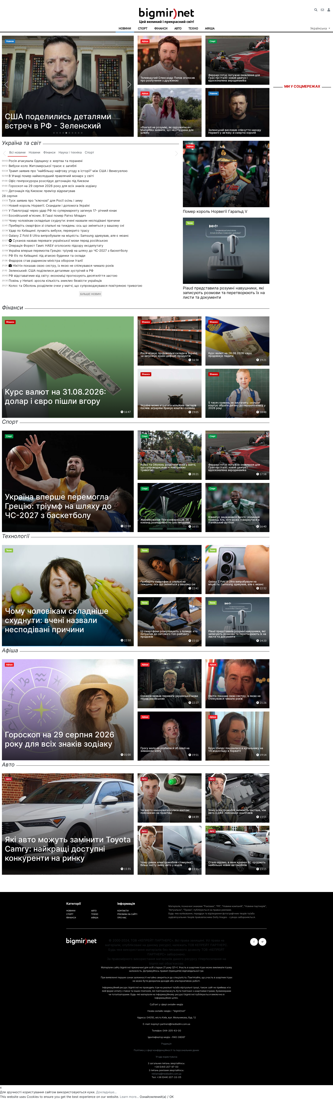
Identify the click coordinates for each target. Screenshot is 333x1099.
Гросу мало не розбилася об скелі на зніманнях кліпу (59, 121)
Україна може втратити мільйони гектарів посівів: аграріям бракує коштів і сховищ (168, 407)
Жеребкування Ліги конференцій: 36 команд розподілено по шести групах (165, 521)
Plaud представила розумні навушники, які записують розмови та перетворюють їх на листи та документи (224, 293)
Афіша (209, 28)
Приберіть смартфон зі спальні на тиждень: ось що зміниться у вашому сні (66, 225)
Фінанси (160, 28)
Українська (319, 28)
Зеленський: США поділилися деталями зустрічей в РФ (51, 270)
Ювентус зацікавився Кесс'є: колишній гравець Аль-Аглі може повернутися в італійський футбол (234, 519)
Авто (178, 28)
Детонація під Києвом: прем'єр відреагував (42, 191)
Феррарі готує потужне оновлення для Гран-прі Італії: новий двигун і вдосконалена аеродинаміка (234, 77)
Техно (193, 28)
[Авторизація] (328, 10)
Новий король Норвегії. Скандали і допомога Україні (49, 205)
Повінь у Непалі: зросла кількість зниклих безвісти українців (55, 281)
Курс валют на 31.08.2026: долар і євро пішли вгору (55, 396)
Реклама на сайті (127, 914)
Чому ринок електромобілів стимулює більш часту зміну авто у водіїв (166, 864)
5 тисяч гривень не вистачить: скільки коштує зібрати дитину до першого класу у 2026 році (237, 405)
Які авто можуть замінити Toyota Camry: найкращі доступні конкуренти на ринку (68, 849)
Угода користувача (166, 1056)
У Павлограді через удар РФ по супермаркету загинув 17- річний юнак (63, 210)
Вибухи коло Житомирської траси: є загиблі (43, 166)
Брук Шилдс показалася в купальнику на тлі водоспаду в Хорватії (235, 749)
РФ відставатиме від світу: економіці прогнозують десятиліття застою (63, 275)
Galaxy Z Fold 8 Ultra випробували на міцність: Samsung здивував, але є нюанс (69, 235)
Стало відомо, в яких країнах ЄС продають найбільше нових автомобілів (237, 864)
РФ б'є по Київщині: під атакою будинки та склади (47, 255)
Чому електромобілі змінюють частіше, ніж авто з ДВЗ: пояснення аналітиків (237, 811)
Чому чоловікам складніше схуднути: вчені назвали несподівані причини (64, 220)
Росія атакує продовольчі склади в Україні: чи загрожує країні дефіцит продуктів (169, 354)
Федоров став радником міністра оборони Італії (46, 260)
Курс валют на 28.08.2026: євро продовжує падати (230, 354)
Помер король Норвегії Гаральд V (215, 211)
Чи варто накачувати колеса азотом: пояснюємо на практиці (165, 811)
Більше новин (90, 294)
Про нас (122, 917)
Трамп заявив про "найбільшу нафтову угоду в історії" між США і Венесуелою (68, 171)
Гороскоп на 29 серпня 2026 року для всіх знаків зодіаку (53, 186)
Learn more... (129, 1097)
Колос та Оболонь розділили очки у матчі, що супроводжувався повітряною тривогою (75, 286)
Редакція (166, 1043)
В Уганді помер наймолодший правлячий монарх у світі (51, 176)
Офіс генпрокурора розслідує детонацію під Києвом (49, 181)
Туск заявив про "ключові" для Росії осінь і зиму (46, 200)
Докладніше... (106, 1092)
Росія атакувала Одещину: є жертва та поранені (45, 161)
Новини (125, 28)
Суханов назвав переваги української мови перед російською (60, 240)
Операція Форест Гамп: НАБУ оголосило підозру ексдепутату (56, 245)
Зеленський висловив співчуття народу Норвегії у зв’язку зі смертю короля (234, 131)
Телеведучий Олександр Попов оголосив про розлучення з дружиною (167, 79)
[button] (54, 133)
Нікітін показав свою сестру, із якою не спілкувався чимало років (63, 265)
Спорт (142, 28)
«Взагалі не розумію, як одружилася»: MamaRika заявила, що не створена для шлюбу (166, 130)
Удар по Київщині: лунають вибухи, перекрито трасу (49, 230)
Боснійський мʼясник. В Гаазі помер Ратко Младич (47, 215)
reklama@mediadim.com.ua (166, 1073)
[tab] (17, 152)
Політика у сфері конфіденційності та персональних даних (166, 1050)
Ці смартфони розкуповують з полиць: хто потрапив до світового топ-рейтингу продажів (168, 634)
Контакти (123, 910)
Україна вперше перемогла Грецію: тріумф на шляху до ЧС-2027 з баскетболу (68, 250)
